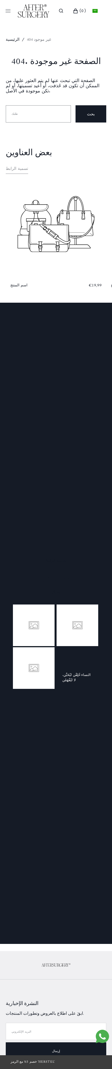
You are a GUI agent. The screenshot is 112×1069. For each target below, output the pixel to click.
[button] (61, 11)
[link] (56, 965)
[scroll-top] (98, 1055)
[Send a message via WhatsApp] (102, 1036)
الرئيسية (13, 40)
